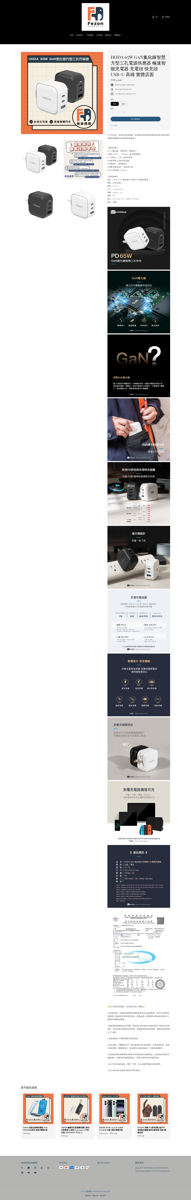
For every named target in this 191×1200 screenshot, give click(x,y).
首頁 (72, 35)
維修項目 (108, 35)
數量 (112, 108)
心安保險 (99, 35)
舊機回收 (117, 35)
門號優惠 (90, 35)
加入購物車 (135, 119)
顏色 (112, 99)
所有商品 (79, 35)
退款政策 (103, 1195)
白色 (123, 104)
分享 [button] (115, 125)
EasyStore (106, 1191)
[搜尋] (113, 41)
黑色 (114, 104)
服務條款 (88, 1195)
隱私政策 (96, 1195)
